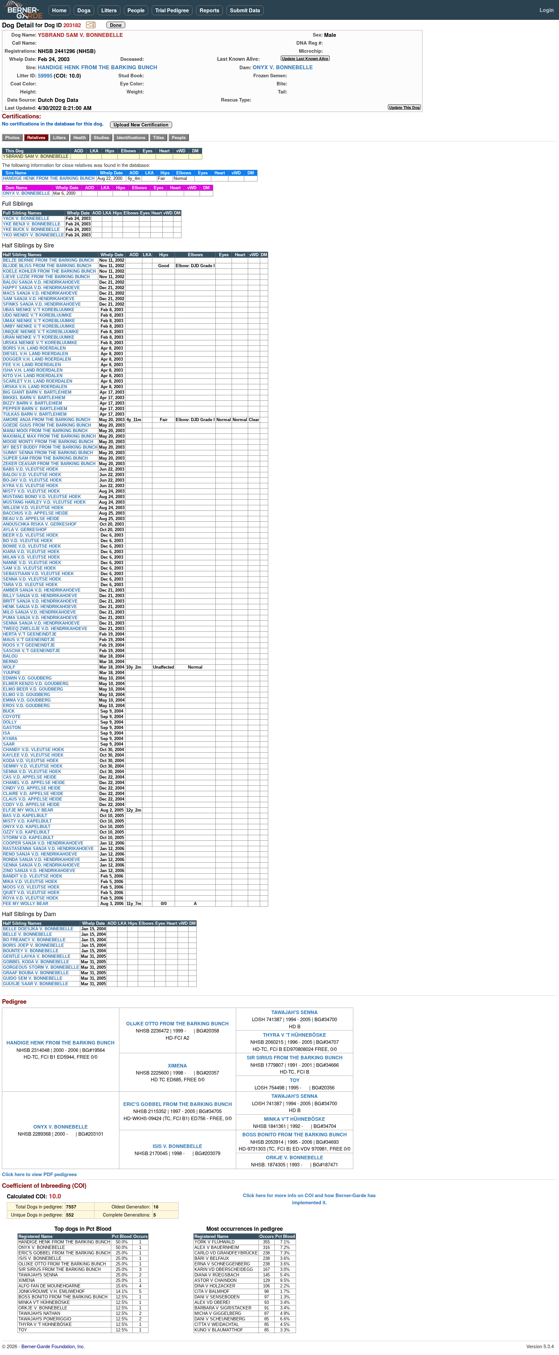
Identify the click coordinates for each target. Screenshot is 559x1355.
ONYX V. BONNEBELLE (283, 67)
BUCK (9, 711)
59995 (45, 75)
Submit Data (245, 10)
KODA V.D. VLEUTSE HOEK (31, 760)
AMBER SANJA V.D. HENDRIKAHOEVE (42, 590)
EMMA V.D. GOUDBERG (27, 700)
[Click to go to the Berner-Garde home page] (24, 9)
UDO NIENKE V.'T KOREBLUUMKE (37, 315)
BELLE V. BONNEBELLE (27, 934)
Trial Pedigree (172, 10)
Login (547, 10)
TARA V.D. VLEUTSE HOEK (30, 584)
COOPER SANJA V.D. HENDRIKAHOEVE (43, 843)
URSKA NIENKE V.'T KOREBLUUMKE (40, 342)
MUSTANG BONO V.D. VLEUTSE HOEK (42, 496)
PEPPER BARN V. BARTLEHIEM (35, 408)
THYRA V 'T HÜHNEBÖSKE (294, 1034)
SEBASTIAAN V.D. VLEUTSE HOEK (38, 573)
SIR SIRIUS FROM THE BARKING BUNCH (295, 1057)
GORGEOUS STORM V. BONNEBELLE (41, 967)
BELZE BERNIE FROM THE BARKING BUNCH (48, 260)
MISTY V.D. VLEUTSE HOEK (31, 491)
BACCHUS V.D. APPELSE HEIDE (35, 513)
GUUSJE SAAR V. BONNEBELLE (35, 983)
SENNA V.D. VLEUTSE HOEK (32, 579)
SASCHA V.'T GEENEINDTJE (31, 650)
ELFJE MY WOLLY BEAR (28, 810)
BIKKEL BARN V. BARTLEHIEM (34, 397)
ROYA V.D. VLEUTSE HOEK (30, 898)
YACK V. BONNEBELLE (26, 218)
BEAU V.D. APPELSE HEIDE (31, 518)
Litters (109, 10)
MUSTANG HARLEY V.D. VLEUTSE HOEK (44, 502)
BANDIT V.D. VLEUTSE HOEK (32, 876)
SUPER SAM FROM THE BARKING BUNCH (45, 458)
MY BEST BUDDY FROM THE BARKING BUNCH (50, 447)
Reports (209, 10)
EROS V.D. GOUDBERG (26, 705)
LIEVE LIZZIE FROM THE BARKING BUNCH (46, 276)
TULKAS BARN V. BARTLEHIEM (35, 414)
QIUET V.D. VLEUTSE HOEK (31, 892)
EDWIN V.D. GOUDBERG (27, 678)
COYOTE (12, 716)
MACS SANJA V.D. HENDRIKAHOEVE (40, 293)
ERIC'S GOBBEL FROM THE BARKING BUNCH (177, 1104)
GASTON (12, 727)
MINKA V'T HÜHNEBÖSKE (294, 1118)
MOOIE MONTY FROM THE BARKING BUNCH (48, 441)
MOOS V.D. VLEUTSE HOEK (31, 887)
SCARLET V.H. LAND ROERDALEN (37, 381)
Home (59, 10)
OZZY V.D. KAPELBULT (26, 832)
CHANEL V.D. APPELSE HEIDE (34, 782)
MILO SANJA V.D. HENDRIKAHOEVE (39, 612)
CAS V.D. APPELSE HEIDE (30, 777)
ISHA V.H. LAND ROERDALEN (32, 370)
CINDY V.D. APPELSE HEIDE (32, 788)
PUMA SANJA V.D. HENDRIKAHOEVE (40, 617)
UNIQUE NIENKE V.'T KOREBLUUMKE (41, 331)
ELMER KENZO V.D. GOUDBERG (36, 683)
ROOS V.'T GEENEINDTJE (29, 645)
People (136, 10)
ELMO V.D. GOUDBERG (26, 694)
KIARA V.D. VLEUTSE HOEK (31, 551)
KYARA (10, 738)
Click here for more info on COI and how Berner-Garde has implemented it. (309, 1199)
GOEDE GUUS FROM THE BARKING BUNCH (47, 425)
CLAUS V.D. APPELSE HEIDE (32, 799)
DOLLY (10, 722)
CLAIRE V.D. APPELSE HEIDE (33, 793)
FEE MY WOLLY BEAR (25, 903)
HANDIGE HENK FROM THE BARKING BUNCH (97, 67)
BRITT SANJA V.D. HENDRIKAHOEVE (40, 601)
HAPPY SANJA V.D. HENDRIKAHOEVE (41, 287)
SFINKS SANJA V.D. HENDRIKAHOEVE (42, 304)
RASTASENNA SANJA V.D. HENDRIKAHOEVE (48, 848)
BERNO (10, 661)
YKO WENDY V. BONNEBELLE (33, 235)
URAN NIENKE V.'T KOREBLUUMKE (38, 337)
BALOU (10, 656)
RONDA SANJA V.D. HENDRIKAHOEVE (41, 859)
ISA (6, 733)
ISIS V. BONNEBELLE (177, 1146)
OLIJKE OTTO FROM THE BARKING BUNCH (177, 1023)
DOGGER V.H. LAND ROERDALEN (37, 359)
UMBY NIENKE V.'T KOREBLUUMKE (39, 326)
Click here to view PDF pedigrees (39, 1174)
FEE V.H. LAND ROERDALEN (32, 364)
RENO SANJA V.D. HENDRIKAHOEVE (40, 854)
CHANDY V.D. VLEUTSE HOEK (33, 749)
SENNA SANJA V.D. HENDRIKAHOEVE (41, 623)
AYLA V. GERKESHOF (25, 529)
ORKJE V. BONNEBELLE (294, 1157)
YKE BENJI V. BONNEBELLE (31, 224)
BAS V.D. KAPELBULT (25, 815)
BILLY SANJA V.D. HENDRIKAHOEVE (40, 595)
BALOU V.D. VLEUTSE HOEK (32, 474)
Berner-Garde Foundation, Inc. (53, 1346)
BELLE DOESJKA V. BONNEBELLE (38, 928)
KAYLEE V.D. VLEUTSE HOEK (33, 755)
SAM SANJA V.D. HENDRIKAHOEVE (39, 298)
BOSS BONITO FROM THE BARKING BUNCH (294, 1134)
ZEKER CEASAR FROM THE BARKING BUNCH (49, 463)
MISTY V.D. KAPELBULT (27, 821)
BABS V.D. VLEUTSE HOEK (30, 469)
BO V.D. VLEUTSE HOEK (28, 540)
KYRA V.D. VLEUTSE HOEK (30, 485)
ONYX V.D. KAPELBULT (26, 826)
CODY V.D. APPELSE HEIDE (31, 804)
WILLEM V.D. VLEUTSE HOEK (33, 507)
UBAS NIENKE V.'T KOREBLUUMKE (38, 309)
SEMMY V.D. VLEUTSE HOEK (32, 766)
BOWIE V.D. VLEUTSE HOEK (32, 546)
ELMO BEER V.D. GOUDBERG (33, 689)
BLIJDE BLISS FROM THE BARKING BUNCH (47, 265)
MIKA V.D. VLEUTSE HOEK (30, 881)
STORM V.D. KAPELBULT (28, 837)
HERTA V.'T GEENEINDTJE (30, 634)
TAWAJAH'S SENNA (294, 1012)
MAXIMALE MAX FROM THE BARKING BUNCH (49, 436)
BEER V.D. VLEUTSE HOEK (30, 535)
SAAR (9, 744)
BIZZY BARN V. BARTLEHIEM (32, 403)
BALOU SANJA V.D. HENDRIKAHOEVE (41, 282)
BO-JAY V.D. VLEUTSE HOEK (32, 480)
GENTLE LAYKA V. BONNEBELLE (37, 956)
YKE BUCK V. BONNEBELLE (31, 229)
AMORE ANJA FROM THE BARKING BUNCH (46, 419)
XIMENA (177, 1065)
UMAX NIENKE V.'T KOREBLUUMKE (39, 320)
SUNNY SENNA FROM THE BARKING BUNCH (48, 452)
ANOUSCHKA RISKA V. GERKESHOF (40, 524)
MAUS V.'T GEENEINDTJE (29, 639)
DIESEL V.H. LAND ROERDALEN (35, 353)
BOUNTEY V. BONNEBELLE (31, 950)
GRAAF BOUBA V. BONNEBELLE (36, 972)
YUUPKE (11, 672)
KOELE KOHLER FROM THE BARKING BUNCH (49, 271)
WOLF (9, 667)
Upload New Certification (141, 125)
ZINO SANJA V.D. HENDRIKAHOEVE (39, 870)
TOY (295, 1080)
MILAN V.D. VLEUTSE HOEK (31, 557)
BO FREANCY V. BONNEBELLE (34, 939)
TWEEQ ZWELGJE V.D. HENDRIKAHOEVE (45, 628)
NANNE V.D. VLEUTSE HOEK (32, 562)
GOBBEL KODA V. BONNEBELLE (36, 961)
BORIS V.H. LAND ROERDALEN (34, 348)
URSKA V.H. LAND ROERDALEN (35, 386)
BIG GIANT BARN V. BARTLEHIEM (37, 392)
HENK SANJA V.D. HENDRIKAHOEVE (40, 606)
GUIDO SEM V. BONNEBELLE (32, 978)
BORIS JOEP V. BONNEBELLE (33, 945)
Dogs (84, 10)
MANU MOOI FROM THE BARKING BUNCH (45, 430)
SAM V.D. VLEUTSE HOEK (29, 568)
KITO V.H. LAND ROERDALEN (32, 375)
